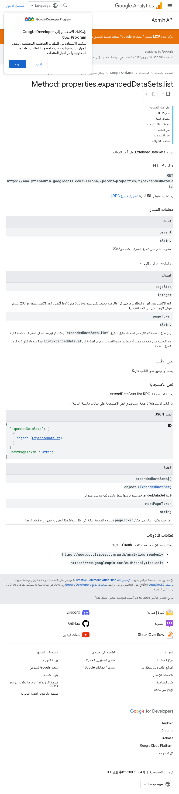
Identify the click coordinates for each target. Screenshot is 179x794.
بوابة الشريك (50, 660)
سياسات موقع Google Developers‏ (86, 584)
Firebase (167, 738)
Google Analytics (121, 72)
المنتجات (144, 72)
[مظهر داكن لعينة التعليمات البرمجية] (169, 425)
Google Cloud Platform (156, 745)
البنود (170, 772)
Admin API (162, 20)
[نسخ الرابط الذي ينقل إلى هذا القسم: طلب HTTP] (148, 166)
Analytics (143, 6)
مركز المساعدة (165, 660)
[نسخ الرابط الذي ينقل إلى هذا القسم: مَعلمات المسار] (145, 210)
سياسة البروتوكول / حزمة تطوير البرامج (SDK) (34, 684)
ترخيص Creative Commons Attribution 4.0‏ (103, 580)
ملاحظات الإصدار (163, 675)
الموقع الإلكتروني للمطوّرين (157, 667)
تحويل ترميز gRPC (124, 196)
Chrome (167, 731)
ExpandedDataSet (46, 438)
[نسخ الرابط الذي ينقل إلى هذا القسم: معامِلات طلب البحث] (134, 264)
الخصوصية (156, 772)
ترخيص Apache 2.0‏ (161, 584)
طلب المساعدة (165, 682)
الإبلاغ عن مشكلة (163, 690)
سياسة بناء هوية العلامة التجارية (39, 693)
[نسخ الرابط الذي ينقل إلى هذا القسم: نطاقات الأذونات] (141, 535)
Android (167, 723)
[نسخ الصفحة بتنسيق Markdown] (153, 94)
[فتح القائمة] (169, 5)
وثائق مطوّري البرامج (92, 72)
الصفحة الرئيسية (164, 72)
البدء (17, 64)
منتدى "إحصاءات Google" (99, 667)
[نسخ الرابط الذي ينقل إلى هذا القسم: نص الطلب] (151, 361)
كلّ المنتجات (166, 753)
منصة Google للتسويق (44, 667)
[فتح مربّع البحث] (65, 5)
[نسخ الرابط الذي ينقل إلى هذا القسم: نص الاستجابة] (144, 384)
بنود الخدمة (51, 675)
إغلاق (38, 64)
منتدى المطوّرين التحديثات (100, 660)
